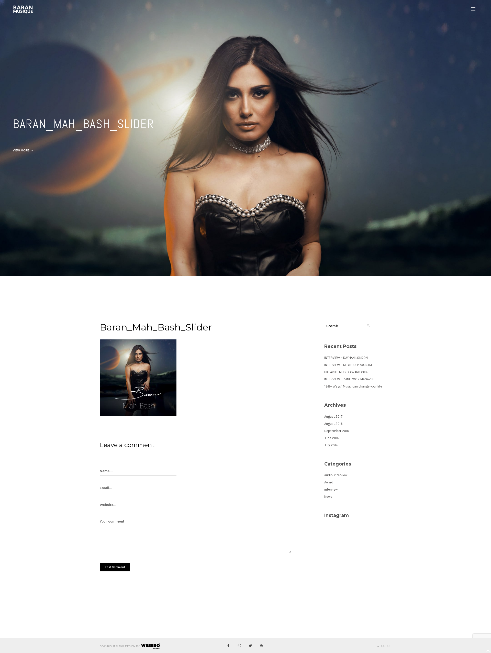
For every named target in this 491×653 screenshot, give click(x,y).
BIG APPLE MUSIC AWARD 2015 (346, 372)
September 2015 (336, 431)
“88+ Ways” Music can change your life (353, 386)
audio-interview (335, 475)
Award (328, 482)
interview (331, 489)
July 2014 (331, 445)
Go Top (386, 646)
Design (130, 646)
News (328, 497)
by (138, 646)
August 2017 (333, 416)
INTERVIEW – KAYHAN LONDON (346, 358)
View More (21, 150)
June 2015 (331, 438)
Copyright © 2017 (112, 646)
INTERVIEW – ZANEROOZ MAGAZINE (349, 379)
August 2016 (333, 424)
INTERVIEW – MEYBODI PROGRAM (348, 365)
